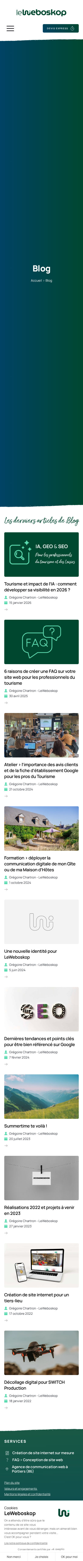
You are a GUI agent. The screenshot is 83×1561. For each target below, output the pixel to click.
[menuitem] (42, 1453)
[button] (10, 28)
